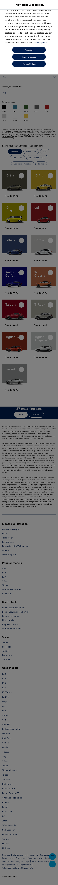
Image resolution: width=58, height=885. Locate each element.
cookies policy (40, 42)
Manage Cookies (29, 64)
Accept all (29, 50)
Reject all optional (29, 57)
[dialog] (29, 442)
